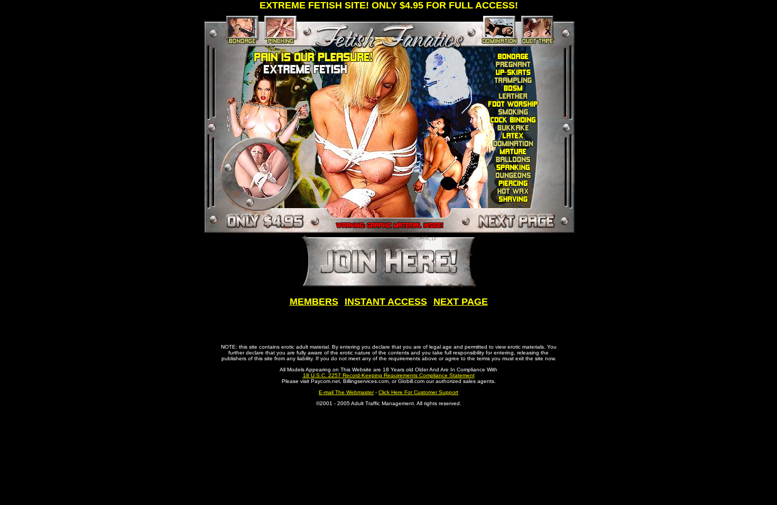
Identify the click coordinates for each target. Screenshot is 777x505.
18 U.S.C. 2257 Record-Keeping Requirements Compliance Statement (389, 375)
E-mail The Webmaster (346, 392)
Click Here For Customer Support (418, 392)
